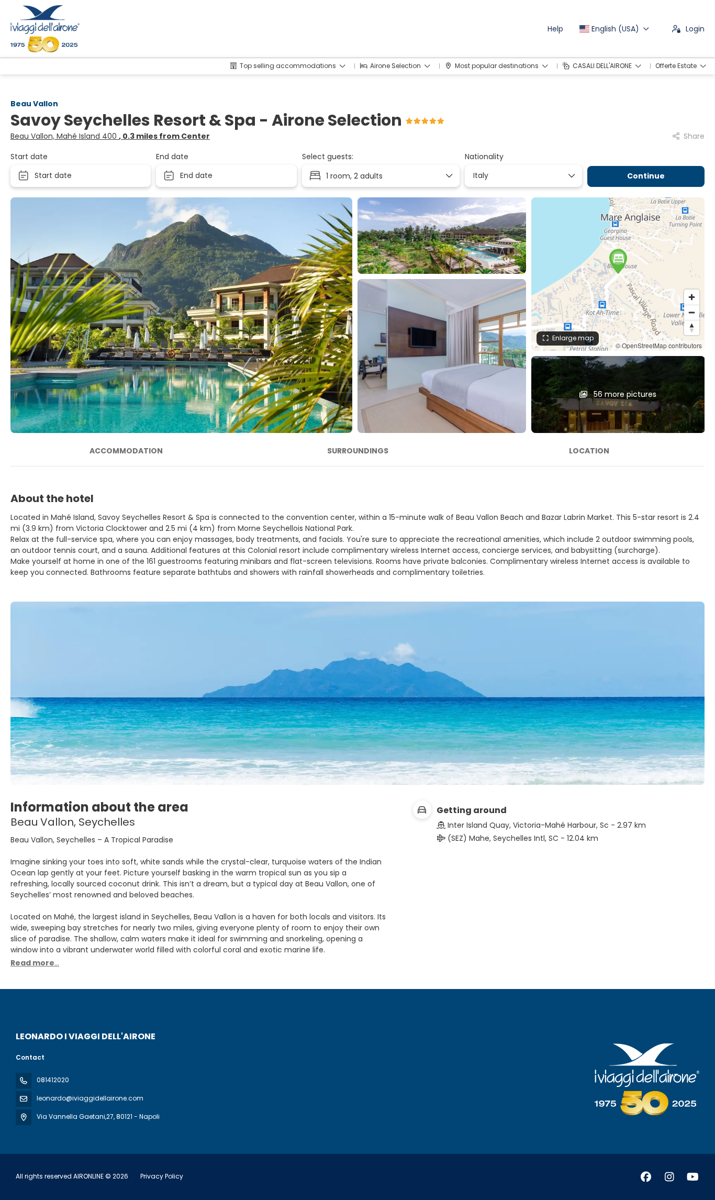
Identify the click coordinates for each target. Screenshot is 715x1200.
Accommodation (126, 451)
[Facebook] (645, 1177)
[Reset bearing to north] (691, 327)
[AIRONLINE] (646, 1079)
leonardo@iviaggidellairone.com (90, 1098)
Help (555, 29)
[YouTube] (692, 1177)
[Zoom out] (691, 312)
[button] (618, 261)
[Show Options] (571, 175)
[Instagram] (669, 1177)
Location (589, 451)
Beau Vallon (34, 103)
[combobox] (519, 175)
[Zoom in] (691, 297)
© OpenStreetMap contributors (659, 345)
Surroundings (357, 451)
